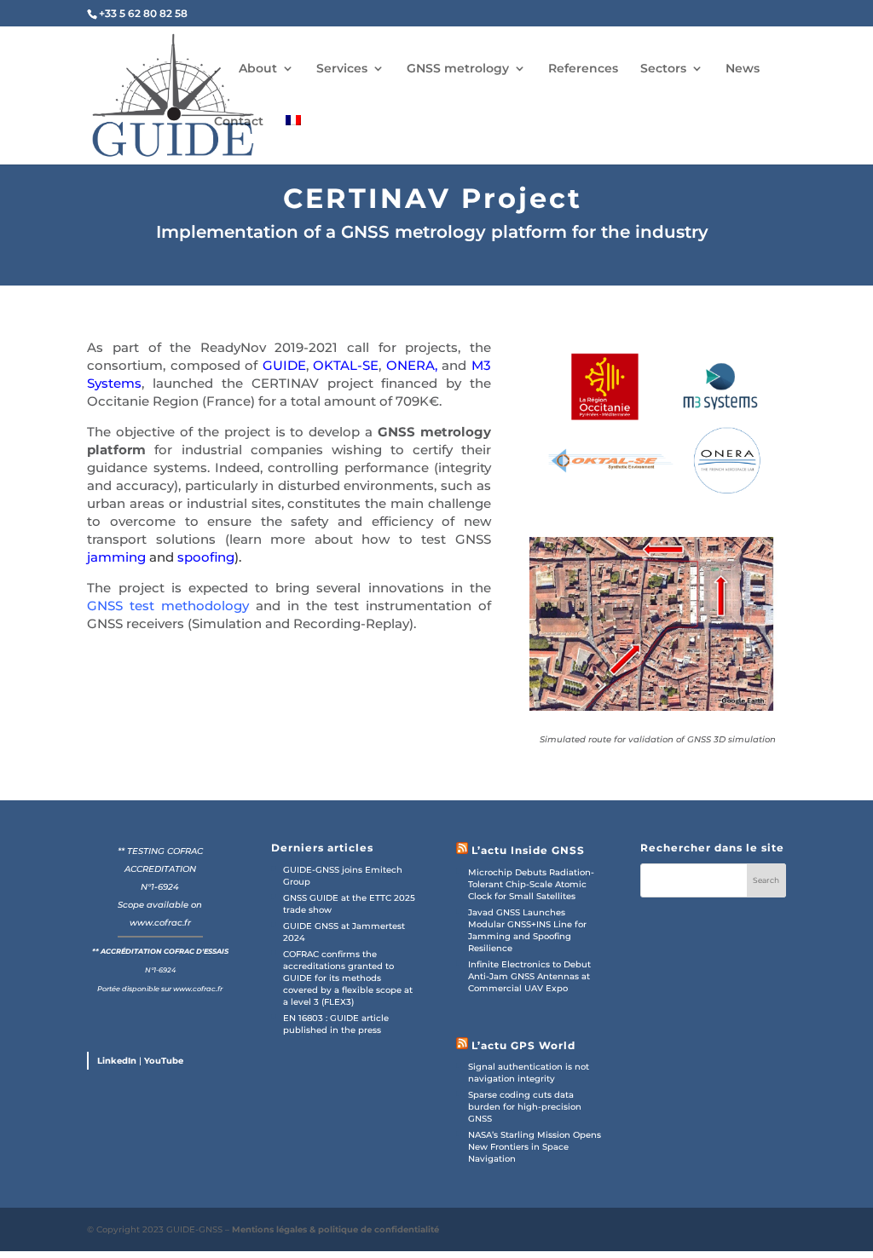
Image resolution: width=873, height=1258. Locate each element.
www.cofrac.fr (160, 922)
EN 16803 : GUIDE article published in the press (336, 1024)
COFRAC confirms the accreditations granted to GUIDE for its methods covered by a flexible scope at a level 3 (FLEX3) (348, 978)
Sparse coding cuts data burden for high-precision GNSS (524, 1106)
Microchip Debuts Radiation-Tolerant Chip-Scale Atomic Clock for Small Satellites (531, 884)
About (258, 68)
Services (341, 68)
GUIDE (284, 365)
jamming (116, 557)
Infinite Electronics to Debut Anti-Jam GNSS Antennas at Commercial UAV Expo (529, 976)
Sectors (663, 68)
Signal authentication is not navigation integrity (528, 1072)
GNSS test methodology (168, 605)
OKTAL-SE (346, 365)
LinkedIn (116, 1060)
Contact (238, 121)
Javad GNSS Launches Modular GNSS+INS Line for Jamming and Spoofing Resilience (527, 930)
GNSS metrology (458, 68)
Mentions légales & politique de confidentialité (335, 1229)
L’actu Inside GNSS (528, 850)
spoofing (205, 557)
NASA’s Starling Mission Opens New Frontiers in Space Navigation (534, 1146)
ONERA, (411, 365)
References (583, 68)
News (743, 68)
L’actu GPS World (523, 1045)
